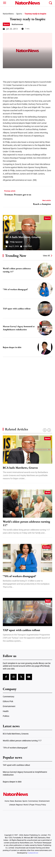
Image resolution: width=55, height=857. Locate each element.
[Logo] (27, 3)
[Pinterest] (20, 72)
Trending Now (15, 255)
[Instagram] (13, 677)
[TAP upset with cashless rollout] (45, 308)
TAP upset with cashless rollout (17, 308)
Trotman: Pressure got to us (17, 194)
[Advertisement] (27, 387)
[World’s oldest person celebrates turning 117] (45, 270)
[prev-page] (6, 218)
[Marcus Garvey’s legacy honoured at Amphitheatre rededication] (45, 327)
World (47, 493)
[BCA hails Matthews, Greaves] (27, 232)
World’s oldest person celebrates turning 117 (26, 523)
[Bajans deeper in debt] (45, 347)
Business (46, 547)
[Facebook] (6, 72)
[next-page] (10, 218)
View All (46, 256)
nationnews (17, 24)
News (48, 601)
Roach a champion (42, 204)
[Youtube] (29, 677)
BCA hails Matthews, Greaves (23, 237)
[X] (13, 72)
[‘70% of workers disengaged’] (45, 289)
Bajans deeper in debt (12, 347)
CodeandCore (33, 853)
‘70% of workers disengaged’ (15, 289)
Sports (19, 14)
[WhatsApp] (27, 72)
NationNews (8, 14)
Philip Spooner (16, 242)
